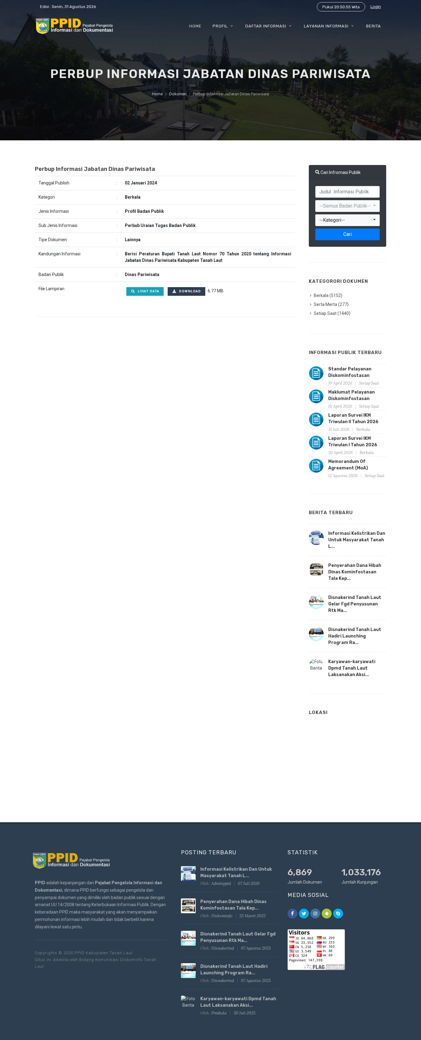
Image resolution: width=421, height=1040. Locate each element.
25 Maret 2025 (252, 915)
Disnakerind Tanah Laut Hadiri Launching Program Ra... (354, 636)
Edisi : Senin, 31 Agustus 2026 (68, 6)
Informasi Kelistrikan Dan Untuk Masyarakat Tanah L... (356, 540)
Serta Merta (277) (331, 304)
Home (157, 94)
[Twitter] (304, 913)
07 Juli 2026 (249, 883)
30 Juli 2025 (244, 1013)
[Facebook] (292, 913)
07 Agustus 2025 (256, 948)
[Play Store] (327, 913)
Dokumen (177, 94)
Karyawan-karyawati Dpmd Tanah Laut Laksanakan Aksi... (351, 668)
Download (189, 291)
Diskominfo (221, 915)
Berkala (363, 429)
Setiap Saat (369, 383)
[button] (347, 206)
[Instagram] (315, 913)
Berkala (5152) (328, 295)
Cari (347, 234)
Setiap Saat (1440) (332, 313)
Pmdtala (219, 1013)
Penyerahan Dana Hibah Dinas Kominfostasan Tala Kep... (354, 572)
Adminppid (221, 883)
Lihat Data (148, 291)
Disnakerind (222, 948)
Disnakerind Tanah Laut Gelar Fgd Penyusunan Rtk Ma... (354, 604)
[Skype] (338, 913)
